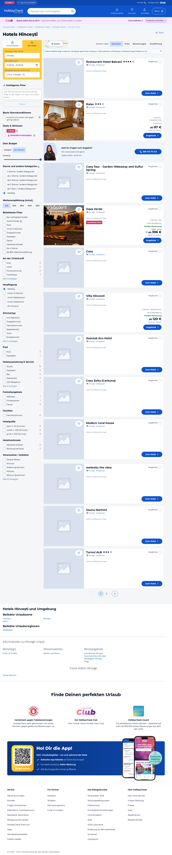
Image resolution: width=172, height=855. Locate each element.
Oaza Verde (94, 209)
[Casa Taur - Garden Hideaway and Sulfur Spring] (64, 183)
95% (38, 205)
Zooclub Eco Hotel (99, 338)
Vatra (5, 621)
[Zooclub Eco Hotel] (64, 354)
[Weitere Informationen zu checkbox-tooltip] (39, 117)
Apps (9, 829)
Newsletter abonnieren (18, 815)
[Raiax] (64, 120)
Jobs (130, 810)
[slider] (41, 159)
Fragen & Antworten (16, 805)
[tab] (12, 44)
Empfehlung (156, 44)
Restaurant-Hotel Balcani (104, 61)
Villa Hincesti (95, 296)
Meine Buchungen (15, 796)
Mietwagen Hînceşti (93, 658)
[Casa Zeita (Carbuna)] (64, 397)
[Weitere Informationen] (147, 232)
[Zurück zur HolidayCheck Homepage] (13, 11)
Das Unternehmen (136, 796)
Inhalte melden (14, 839)
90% (30, 205)
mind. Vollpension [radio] (15, 302)
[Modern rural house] (64, 439)
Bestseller (116, 44)
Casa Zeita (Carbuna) (101, 380)
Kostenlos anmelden (155, 21)
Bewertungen (139, 44)
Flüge (86, 661)
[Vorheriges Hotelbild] (47, 120)
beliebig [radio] (11, 193)
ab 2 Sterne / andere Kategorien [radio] (22, 184)
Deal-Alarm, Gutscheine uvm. (21, 810)
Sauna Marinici (96, 509)
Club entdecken (134, 21)
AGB (90, 820)
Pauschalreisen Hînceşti (95, 656)
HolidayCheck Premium (18, 824)
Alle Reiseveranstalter (17, 834)
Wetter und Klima (51, 653)
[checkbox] (22, 118)
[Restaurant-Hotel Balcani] (64, 78)
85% (22, 205)
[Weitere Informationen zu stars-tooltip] (38, 166)
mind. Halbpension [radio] (16, 297)
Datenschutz (94, 805)
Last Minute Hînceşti (93, 653)
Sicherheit (92, 834)
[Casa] (64, 268)
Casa (89, 251)
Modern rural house (100, 423)
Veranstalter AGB (96, 796)
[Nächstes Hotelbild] (81, 120)
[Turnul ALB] (64, 568)
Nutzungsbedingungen (98, 800)
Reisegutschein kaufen (17, 820)
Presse (131, 805)
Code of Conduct (55, 810)
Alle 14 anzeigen (10, 341)
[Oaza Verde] (64, 225)
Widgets (51, 800)
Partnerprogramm (56, 805)
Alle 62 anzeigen (10, 479)
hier (145, 51)
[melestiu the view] (64, 484)
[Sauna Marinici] (64, 526)
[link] (117, 11)
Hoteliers (51, 796)
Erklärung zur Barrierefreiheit (101, 829)
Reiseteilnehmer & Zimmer (17, 70)
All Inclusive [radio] (13, 306)
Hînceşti (47, 618)
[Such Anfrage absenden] (72, 11)
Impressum (93, 839)
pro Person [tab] (19, 150)
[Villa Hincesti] (64, 312)
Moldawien (8, 630)
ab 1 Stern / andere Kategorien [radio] (21, 189)
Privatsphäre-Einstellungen (100, 810)
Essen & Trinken (10, 653)
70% (14, 205)
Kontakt (140, 3)
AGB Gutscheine (95, 824)
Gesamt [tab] (8, 150)
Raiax (90, 104)
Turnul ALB (94, 552)
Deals (8, 3)
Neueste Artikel (135, 820)
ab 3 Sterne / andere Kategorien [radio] (22, 180)
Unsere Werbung (136, 800)
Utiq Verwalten (95, 815)
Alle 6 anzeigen (10, 386)
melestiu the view (99, 467)
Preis (127, 44)
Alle (6, 205)
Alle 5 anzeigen (10, 279)
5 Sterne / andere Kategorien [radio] (20, 171)
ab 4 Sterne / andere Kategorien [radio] (22, 176)
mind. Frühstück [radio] (15, 293)
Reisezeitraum (11, 61)
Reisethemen (134, 815)
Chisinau (7, 618)
